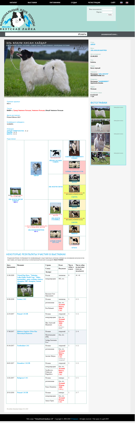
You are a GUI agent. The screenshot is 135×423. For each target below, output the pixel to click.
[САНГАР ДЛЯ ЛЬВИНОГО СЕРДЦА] (74, 155)
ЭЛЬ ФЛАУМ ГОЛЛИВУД (55, 219)
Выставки (32, 3)
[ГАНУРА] (74, 192)
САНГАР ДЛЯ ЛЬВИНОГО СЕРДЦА (74, 157)
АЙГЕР (36, 175)
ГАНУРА (74, 197)
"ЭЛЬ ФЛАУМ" (103, 74)
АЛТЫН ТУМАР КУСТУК (74, 171)
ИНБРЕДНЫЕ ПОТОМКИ (62, 45)
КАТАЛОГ (13, 3)
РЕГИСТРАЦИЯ (94, 3)
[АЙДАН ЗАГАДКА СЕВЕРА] (55, 156)
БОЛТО (74, 182)
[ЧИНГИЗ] (74, 232)
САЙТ (113, 3)
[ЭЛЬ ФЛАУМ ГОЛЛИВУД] (55, 213)
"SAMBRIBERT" (103, 81)
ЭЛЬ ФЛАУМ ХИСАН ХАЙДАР (15, 200)
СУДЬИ (74, 3)
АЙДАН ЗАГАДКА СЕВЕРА (55, 161)
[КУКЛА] (74, 244)
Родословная (47, 45)
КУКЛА (74, 247)
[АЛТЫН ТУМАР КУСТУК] (74, 167)
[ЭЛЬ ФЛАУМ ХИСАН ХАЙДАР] (15, 194)
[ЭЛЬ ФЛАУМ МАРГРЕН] (36, 225)
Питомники (55, 3)
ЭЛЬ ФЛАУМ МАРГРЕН (36, 230)
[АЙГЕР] (36, 174)
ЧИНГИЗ (74, 233)
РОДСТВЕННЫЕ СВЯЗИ (14, 45)
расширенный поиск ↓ (109, 34)
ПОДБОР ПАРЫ (36, 45)
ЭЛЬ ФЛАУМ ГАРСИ (55, 187)
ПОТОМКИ (26, 45)
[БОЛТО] (74, 181)
